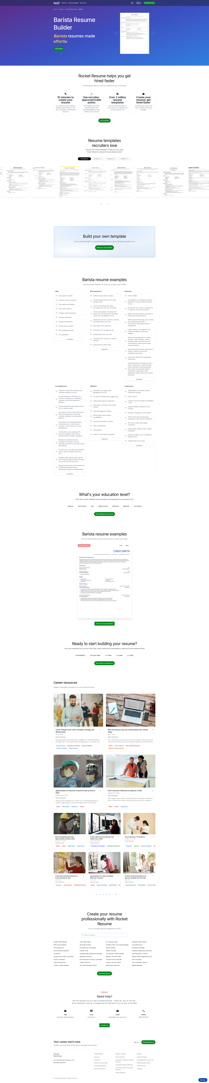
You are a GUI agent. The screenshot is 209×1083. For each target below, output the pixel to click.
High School (82, 506)
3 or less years (95, 655)
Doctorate (137, 506)
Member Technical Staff (113, 956)
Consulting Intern (137, 945)
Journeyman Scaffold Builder (115, 953)
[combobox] (104, 935)
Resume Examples (73, 3)
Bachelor (115, 506)
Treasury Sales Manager (61, 965)
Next (127, 545)
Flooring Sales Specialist (61, 950)
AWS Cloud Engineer (60, 945)
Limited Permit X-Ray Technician (63, 956)
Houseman (57, 953)
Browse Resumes (120, 1072)
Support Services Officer (113, 962)
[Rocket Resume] (57, 2)
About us (64, 3)
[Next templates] (153, 33)
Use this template (84, 545)
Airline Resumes (120, 1057)
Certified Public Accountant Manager (117, 945)
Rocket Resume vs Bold (143, 1063)
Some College (103, 506)
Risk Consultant (137, 959)
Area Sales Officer (85, 942)
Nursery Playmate (59, 959)
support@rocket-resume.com (117, 1017)
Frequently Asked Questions (65, 1017)
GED (92, 506)
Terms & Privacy (141, 1065)
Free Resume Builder (100, 1065)
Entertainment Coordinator (88, 948)
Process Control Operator (114, 959)
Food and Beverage (71, 9)
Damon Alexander (61, 737)
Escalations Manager (138, 948)
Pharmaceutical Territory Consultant (91, 959)
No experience (80, 655)
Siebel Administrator (60, 962)
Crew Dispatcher (59, 948)
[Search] (132, 3)
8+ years (130, 655)
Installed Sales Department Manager (91, 953)
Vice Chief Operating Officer (88, 965)
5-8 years (119, 655)
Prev (121, 545)
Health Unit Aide (111, 950)
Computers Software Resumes (124, 1064)
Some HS (70, 506)
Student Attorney (85, 962)
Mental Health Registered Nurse (142, 956)
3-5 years (108, 655)
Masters (126, 506)
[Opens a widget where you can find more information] (202, 1080)
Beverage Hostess (85, 945)
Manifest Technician (86, 956)
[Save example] (56, 296)
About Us (97, 1057)
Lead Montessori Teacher (140, 953)
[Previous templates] (116, 33)
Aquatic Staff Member (60, 942)
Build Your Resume (99, 1068)
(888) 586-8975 (144, 1017)
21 (116, 894)
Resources (83, 3)
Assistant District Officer (139, 942)
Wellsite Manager (137, 965)
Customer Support (142, 1057)
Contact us (140, 1068)
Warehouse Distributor (113, 965)
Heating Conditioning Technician (142, 950)
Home (55, 9)
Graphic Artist (84, 950)
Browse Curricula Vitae (100, 1063)
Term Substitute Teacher (139, 962)
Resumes (61, 9)
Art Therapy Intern (112, 942)
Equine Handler (110, 948)
